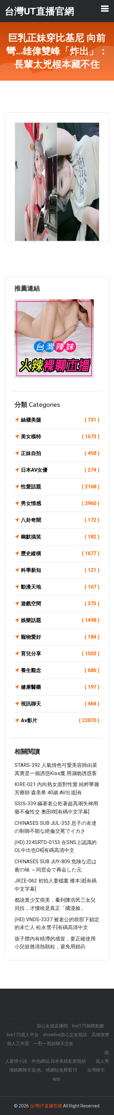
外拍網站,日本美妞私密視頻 (59, 1061)
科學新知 (60, 570)
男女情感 (60, 503)
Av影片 (60, 720)
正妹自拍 (60, 453)
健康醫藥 (60, 687)
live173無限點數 (88, 1025)
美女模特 (60, 437)
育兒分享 (60, 654)
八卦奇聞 (60, 520)
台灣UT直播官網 (46, 1105)
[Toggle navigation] (104, 8)
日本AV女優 (60, 470)
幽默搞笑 (60, 537)
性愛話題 (60, 487)
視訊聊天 (60, 704)
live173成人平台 (23, 1034)
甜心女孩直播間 (52, 1025)
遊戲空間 (60, 603)
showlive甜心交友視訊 (65, 1034)
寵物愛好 (60, 637)
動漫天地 (60, 587)
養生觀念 (60, 670)
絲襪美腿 (60, 420)
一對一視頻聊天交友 (53, 1043)
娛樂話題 (60, 620)
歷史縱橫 (60, 553)
